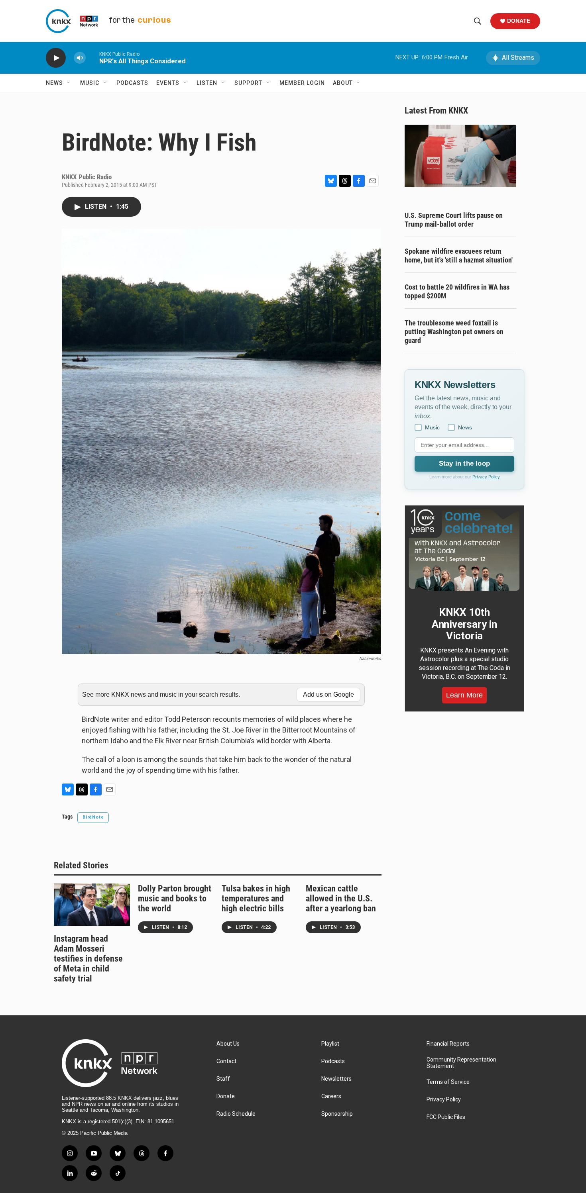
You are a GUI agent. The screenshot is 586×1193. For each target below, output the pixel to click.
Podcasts (132, 83)
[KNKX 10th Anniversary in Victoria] (464, 550)
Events (167, 83)
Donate (518, 21)
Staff (223, 1079)
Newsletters (336, 1079)
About (343, 83)
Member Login (302, 83)
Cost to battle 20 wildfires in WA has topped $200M (457, 291)
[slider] (92, 57)
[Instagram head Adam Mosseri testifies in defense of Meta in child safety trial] (92, 904)
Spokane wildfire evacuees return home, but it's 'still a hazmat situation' (459, 255)
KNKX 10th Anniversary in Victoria (464, 624)
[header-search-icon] (477, 21)
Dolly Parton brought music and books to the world (174, 898)
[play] (55, 58)
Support (248, 83)
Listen (207, 83)
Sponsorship (337, 1114)
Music (89, 83)
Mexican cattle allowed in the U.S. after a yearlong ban (341, 898)
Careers (331, 1096)
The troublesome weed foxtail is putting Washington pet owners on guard (454, 332)
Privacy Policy (486, 476)
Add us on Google (328, 694)
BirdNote (93, 817)
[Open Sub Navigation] (69, 83)
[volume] (80, 58)
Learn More (464, 695)
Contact (226, 1061)
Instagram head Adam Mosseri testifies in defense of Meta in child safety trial (88, 958)
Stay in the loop (464, 463)
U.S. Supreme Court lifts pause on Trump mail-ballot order (454, 219)
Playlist (330, 1044)
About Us (228, 1044)
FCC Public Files (446, 1117)
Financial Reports (448, 1044)
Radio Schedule (236, 1114)
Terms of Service (448, 1082)
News (54, 83)
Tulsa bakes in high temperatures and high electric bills (256, 898)
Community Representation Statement (461, 1063)
